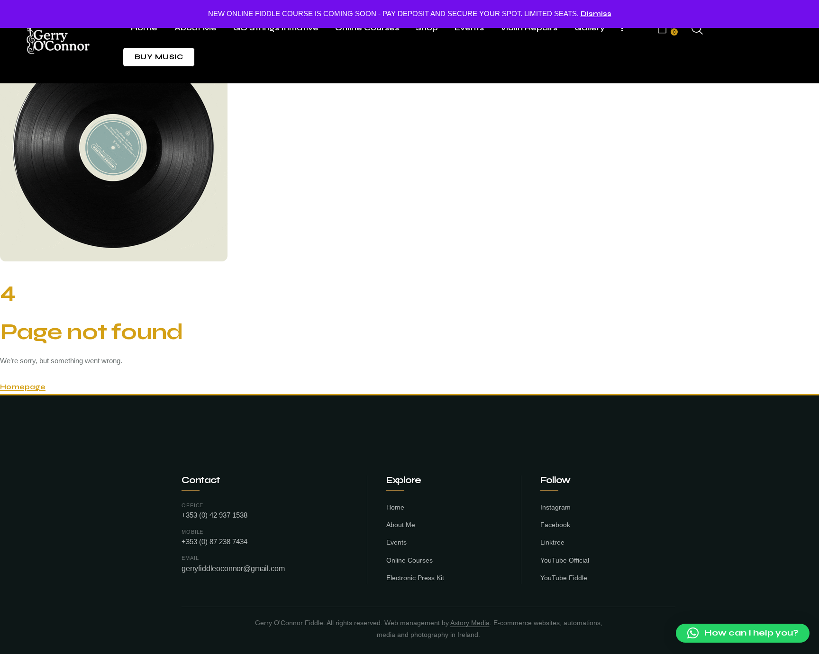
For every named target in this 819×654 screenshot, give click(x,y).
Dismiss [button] (596, 13)
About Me (400, 525)
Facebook (555, 525)
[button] (743, 633)
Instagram (555, 507)
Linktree (552, 542)
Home (395, 507)
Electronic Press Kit (415, 578)
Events (396, 542)
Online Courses (409, 560)
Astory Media (470, 623)
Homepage (23, 387)
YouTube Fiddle (563, 578)
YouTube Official (564, 560)
